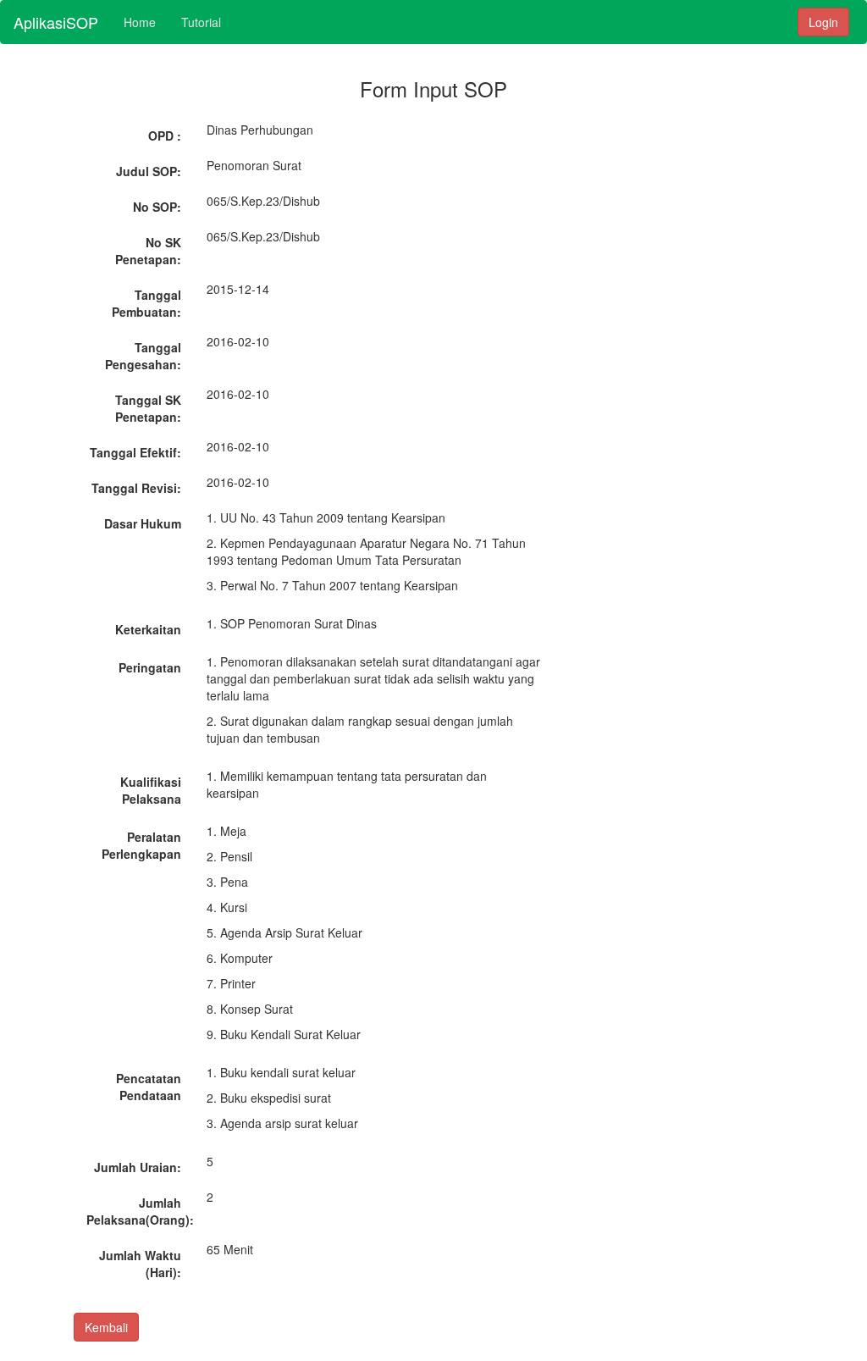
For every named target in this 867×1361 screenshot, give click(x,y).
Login (823, 22)
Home (140, 22)
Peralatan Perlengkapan (141, 845)
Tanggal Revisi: (136, 487)
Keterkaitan (148, 629)
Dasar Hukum (142, 523)
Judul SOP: (148, 171)
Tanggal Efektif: (135, 452)
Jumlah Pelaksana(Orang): (140, 1211)
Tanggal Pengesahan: (143, 356)
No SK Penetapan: (148, 251)
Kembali (106, 1327)
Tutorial (201, 22)
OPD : (164, 135)
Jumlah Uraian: (137, 1167)
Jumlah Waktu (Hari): (140, 1264)
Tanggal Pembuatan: (146, 303)
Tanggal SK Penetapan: (148, 408)
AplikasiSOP (56, 22)
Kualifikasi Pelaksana (150, 790)
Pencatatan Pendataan (148, 1087)
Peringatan (150, 667)
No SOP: (157, 206)
